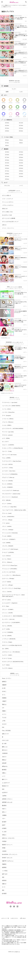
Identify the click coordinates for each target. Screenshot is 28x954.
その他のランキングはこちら (7, 393)
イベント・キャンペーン (8, 228)
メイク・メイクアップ (7, 198)
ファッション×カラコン (8, 202)
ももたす (25, 243)
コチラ (21, 931)
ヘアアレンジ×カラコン (8, 205)
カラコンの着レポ (6, 195)
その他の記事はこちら (5, 337)
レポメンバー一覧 (5, 918)
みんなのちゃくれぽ (7, 215)
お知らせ (4, 224)
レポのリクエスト (14, 918)
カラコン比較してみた (7, 211)
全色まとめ (4, 208)
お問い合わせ (23, 918)
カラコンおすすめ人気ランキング (10, 221)
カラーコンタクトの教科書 (8, 218)
